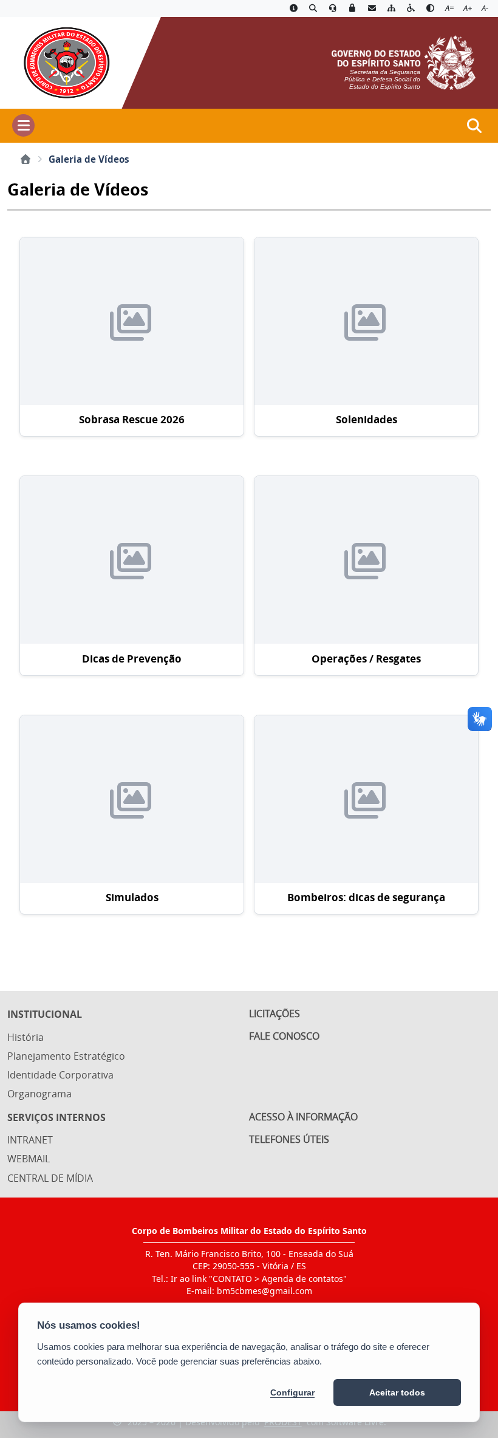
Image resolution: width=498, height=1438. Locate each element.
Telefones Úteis (289, 1139)
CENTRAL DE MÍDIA (50, 1178)
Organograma (39, 1093)
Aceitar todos (397, 1392)
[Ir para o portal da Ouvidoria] (333, 8)
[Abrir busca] (474, 125)
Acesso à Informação (303, 1116)
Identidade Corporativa (60, 1075)
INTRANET (30, 1140)
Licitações (274, 1013)
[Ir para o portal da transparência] (313, 8)
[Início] (25, 159)
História (25, 1037)
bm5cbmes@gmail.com (264, 1291)
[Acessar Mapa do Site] (391, 8)
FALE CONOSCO (284, 1036)
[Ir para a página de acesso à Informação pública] (293, 8)
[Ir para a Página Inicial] (61, 61)
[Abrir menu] (23, 125)
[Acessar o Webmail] (372, 8)
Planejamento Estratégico (66, 1056)
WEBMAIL (28, 1158)
